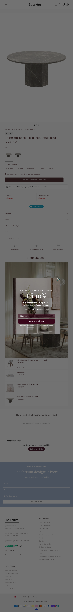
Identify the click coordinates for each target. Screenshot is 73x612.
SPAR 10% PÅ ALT (36, 321)
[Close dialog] (58, 279)
